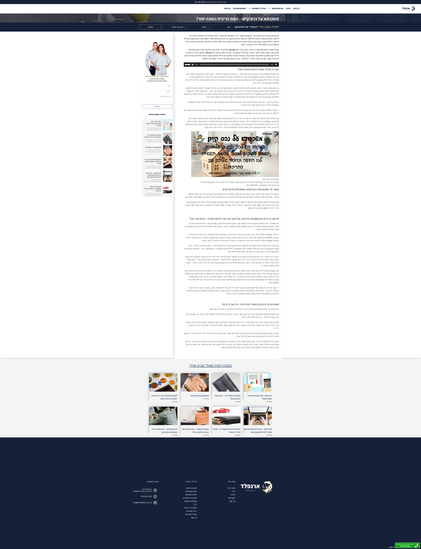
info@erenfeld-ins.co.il (142, 502)
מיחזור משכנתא (191, 494)
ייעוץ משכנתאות (191, 491)
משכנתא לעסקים (190, 501)
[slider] (188, 64)
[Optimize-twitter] (249, 498)
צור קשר (227, 8)
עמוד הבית (231, 488)
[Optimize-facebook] (261, 498)
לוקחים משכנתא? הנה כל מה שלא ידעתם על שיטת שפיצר (152, 161)
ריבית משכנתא (268, 15)
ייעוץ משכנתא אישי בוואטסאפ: (211, 2)
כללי (233, 491)
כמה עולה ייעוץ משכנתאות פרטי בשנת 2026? (153, 123)
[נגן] (276, 64)
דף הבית (296, 8)
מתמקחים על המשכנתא (153, 147)
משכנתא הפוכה (191, 488)
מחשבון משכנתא (239, 8)
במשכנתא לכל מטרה (265, 237)
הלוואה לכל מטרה (245, 113)
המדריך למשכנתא (259, 8)
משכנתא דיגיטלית (190, 507)
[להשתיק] (193, 64)
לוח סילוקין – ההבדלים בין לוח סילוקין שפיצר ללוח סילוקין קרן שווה (153, 175)
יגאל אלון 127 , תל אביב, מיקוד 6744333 (142, 490)
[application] (231, 64)
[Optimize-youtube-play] (255, 498)
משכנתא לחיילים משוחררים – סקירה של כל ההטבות (152, 189)
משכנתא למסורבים (190, 498)
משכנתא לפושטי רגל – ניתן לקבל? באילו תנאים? (152, 136)
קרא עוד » (269, 402)
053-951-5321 (146, 496)
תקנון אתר (231, 498)
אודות (288, 8)
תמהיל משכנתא (191, 514)
